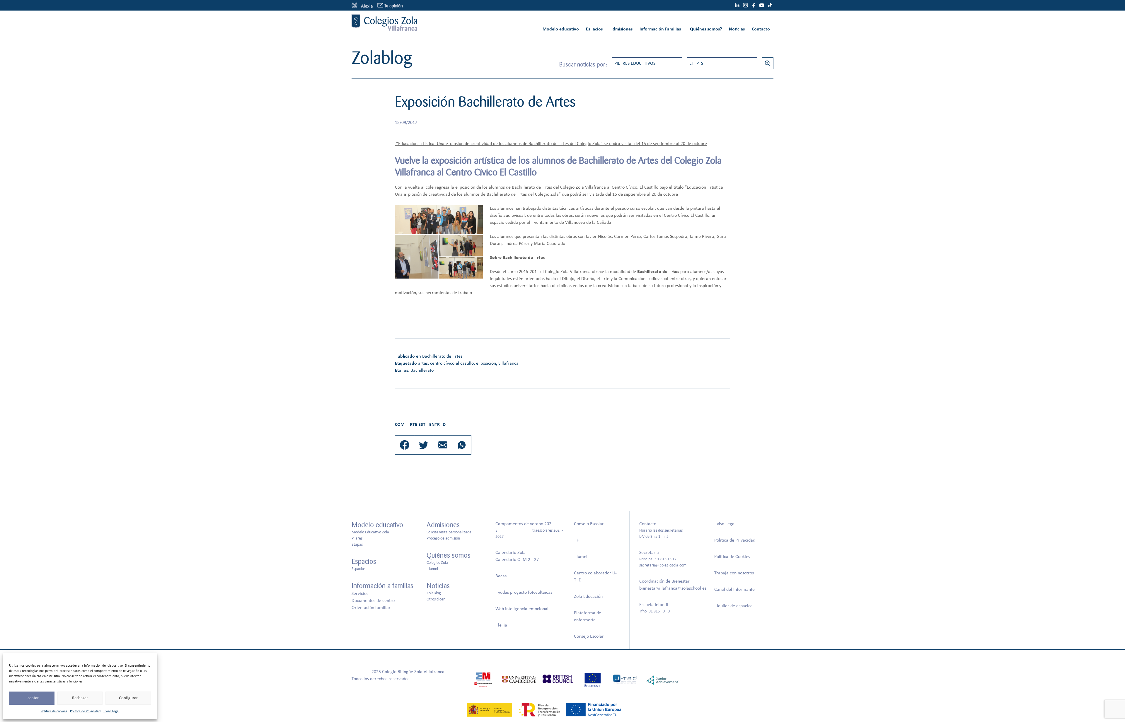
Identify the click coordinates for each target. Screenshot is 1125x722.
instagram (745, 5)
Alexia (501, 625)
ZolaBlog (434, 593)
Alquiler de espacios (733, 606)
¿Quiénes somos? (705, 29)
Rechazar (80, 698)
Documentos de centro (373, 600)
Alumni (432, 569)
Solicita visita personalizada (449, 532)
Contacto (761, 29)
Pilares (357, 538)
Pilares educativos (634, 63)
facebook (753, 5)
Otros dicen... (438, 599)
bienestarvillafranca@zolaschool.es (672, 588)
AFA (577, 540)
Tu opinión (393, 6)
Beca (500, 576)
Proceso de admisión (443, 538)
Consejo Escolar (589, 524)
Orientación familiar (371, 607)
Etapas (696, 63)
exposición (486, 363)
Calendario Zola (510, 552)
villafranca (508, 363)
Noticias (737, 29)
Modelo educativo (561, 29)
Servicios (360, 593)
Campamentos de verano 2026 (524, 524)
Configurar (128, 698)
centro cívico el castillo (452, 363)
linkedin (737, 5)
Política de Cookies (732, 556)
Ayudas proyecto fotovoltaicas (523, 592)
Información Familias (660, 29)
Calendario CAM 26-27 (517, 559)
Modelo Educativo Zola (370, 532)
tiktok (769, 5)
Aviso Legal (111, 711)
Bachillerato (422, 370)
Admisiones (621, 29)
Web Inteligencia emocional (521, 609)
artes (423, 363)
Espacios (594, 29)
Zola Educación (588, 596)
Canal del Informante (734, 589)
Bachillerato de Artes (442, 356)
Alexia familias (362, 5)
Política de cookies (54, 711)
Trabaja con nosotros (734, 573)
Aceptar (32, 698)
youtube (761, 5)
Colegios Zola (437, 563)
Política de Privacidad (85, 711)
